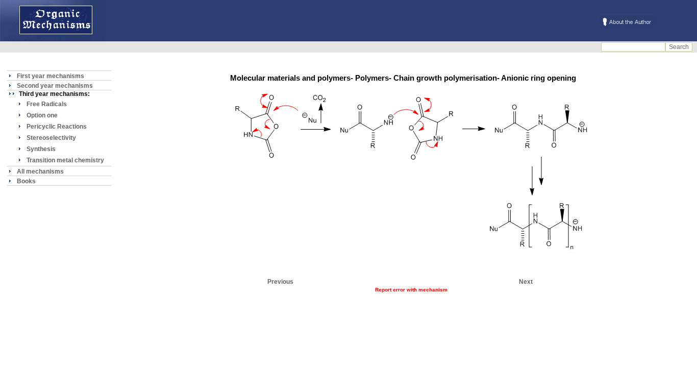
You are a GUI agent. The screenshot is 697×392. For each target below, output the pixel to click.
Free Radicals (47, 104)
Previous (280, 281)
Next (526, 281)
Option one (42, 115)
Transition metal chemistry (65, 160)
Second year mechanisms (55, 85)
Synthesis (41, 149)
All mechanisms (40, 171)
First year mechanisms (50, 76)
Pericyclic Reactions (57, 126)
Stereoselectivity (51, 137)
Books (26, 181)
